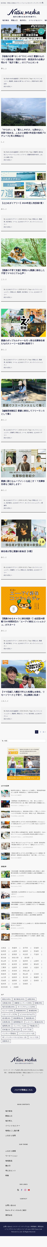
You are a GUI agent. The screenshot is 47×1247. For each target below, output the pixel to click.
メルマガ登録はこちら (23, 1090)
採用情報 (18, 1022)
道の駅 (6, 1018)
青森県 (14, 948)
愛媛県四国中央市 (33, 154)
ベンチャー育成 (9, 1033)
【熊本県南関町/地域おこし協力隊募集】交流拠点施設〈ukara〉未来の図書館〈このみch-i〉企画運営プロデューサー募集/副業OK (28, 903)
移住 (6, 999)
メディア (27, 1030)
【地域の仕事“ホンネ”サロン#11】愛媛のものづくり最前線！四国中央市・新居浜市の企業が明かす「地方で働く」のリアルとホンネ (23, 59)
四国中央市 (35, 81)
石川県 (14, 961)
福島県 (25, 951)
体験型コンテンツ (23, 1003)
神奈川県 (15, 958)
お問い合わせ (7, 1226)
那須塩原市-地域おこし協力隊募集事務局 (22, 837)
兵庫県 (3, 971)
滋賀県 (14, 967)
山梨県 (36, 961)
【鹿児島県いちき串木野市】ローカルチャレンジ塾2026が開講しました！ (28, 893)
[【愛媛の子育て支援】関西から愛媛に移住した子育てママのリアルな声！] (23, 252)
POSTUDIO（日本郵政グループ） (20, 805)
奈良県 (14, 971)
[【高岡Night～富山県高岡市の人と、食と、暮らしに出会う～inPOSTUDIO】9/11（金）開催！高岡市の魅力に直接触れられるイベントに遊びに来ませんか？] (5, 803)
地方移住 (9, 221)
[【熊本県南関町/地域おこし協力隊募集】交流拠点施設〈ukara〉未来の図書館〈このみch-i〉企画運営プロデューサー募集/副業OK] (5, 905)
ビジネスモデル (27, 1014)
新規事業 (18, 1018)
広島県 (36, 974)
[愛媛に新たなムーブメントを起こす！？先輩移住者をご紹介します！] (23, 463)
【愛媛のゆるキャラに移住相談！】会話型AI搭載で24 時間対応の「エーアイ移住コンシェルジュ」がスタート (23, 621)
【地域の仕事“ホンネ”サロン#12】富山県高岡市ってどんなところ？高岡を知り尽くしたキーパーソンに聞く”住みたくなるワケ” (28, 822)
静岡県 (25, 964)
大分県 (14, 984)
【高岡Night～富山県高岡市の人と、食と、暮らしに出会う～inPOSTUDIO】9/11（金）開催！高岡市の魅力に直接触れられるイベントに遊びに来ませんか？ (28, 802)
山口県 (3, 977)
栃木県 (3, 954)
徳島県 (14, 977)
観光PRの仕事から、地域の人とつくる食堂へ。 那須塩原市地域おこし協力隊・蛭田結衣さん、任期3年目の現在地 (28, 791)
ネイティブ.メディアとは (21, 1226)
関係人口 (35, 219)
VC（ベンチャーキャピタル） (14, 1037)
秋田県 (3, 951)
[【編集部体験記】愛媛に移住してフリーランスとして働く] (23, 393)
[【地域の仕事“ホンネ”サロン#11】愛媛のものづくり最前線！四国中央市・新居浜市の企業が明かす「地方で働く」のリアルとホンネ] (23, 39)
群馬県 (14, 954)
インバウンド (20, 1026)
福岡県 (14, 980)
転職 (38, 1003)
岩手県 (25, 948)
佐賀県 (25, 980)
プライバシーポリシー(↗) (17, 1229)
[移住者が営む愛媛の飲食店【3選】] (23, 534)
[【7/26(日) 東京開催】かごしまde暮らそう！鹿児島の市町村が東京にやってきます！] (5, 926)
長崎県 (36, 980)
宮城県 (36, 948)
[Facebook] (22, 1190)
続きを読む (7, 86)
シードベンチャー (26, 1033)
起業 (31, 999)
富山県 (3, 961)
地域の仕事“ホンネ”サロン (22, 81)
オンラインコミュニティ (33, 503)
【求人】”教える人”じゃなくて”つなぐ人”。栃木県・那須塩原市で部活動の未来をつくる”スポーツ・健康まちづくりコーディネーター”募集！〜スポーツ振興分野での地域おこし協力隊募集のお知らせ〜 (28, 844)
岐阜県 (14, 964)
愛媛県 (11, 81)
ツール (15, 221)
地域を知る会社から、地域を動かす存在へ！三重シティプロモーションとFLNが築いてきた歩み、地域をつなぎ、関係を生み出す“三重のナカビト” (28, 812)
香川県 (25, 977)
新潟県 (27, 958)
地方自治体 (8, 1007)
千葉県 (36, 954)
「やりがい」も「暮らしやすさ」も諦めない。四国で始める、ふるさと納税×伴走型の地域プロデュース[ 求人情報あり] (23, 133)
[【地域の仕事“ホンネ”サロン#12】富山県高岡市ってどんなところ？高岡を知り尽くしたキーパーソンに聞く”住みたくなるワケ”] (5, 824)
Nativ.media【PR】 (16, 886)
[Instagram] (25, 1190)
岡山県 (25, 974)
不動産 (34, 1026)
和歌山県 (26, 971)
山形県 (14, 951)
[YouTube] (29, 1190)
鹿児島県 (4, 987)
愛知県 (36, 964)
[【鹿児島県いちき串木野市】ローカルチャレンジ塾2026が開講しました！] (5, 895)
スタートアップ (9, 1014)
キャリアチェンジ (26, 1007)
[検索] (43, 3)
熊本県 (3, 984)
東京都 (3, 958)
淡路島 (6, 1041)
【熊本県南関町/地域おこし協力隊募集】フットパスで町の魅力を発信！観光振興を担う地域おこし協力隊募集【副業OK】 (28, 914)
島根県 (14, 974)
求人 (11, 157)
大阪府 (36, 967)
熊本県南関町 (14, 907)
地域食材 (21, 1010)
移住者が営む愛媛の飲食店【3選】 (17, 551)
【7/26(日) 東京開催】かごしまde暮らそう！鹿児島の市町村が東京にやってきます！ (28, 924)
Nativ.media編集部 (12, 78)
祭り (16, 1030)
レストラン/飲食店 (34, 1022)
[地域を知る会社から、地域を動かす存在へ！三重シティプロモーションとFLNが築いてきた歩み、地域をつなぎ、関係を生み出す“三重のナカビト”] (5, 814)
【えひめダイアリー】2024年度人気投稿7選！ (22, 203)
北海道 (3, 948)
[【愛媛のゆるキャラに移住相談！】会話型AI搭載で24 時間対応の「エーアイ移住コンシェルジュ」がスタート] (23, 601)
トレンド (34, 1037)
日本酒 (6, 1030)
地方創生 (19, 999)
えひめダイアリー (11, 219)
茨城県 (36, 951)
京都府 (25, 967)
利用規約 (34, 1226)
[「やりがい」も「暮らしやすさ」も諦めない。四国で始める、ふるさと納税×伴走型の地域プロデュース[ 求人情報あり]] (23, 112)
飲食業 (33, 1010)
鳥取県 (3, 974)
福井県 (25, 961)
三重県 (3, 967)
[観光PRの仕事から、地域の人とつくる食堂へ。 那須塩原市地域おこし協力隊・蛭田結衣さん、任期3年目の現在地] (5, 793)
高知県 (3, 980)
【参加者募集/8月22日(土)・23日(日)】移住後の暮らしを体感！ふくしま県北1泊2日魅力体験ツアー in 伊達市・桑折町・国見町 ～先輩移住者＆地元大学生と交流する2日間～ (28, 935)
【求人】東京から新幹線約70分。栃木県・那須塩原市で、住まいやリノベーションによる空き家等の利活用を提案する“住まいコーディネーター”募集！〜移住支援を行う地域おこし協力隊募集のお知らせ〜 (28, 833)
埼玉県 (25, 954)
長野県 (3, 964)
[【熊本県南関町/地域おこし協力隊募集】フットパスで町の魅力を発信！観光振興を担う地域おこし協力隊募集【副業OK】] (5, 916)
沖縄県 (16, 987)
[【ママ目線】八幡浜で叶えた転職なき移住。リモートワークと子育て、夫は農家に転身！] (23, 674)
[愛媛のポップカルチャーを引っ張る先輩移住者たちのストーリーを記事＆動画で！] (23, 323)
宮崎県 (25, 984)
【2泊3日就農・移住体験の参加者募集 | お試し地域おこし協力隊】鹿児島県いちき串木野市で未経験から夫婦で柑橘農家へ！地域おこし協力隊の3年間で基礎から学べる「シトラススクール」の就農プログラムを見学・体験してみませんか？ (28, 872)
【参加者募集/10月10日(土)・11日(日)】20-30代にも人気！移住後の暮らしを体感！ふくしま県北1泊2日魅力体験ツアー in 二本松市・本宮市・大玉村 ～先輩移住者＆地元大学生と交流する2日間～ (28, 882)
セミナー (7, 1010)
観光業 (30, 1018)
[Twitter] (18, 1190)
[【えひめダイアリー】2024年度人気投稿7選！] (23, 185)
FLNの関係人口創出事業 (17, 816)
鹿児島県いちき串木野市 (17, 875)
